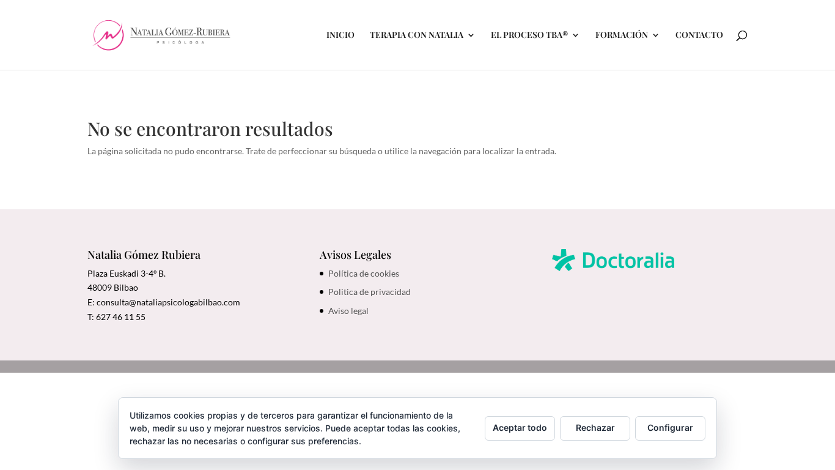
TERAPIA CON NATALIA (416, 35)
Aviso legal (348, 310)
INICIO (340, 35)
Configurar (670, 427)
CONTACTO (699, 35)
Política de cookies (363, 273)
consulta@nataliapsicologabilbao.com (168, 302)
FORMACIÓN (621, 35)
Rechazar (595, 427)
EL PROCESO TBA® (529, 35)
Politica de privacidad (369, 291)
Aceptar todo (520, 427)
